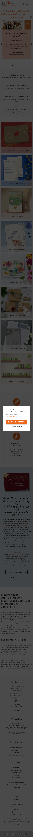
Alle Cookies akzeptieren (17, 422)
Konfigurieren (16, 426)
